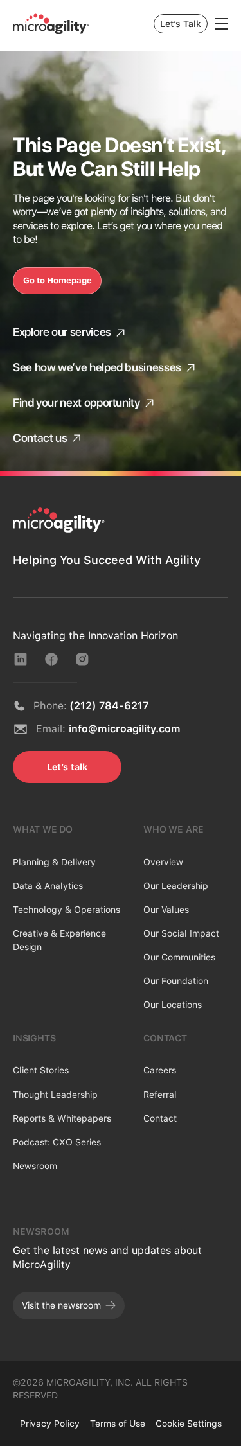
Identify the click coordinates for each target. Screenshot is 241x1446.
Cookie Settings (189, 1423)
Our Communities (179, 957)
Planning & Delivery (54, 862)
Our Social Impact (181, 933)
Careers (159, 1070)
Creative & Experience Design (59, 940)
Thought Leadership (55, 1094)
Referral (160, 1094)
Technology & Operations (66, 909)
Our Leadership (175, 886)
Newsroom (35, 1166)
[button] (221, 24)
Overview (163, 862)
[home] (51, 24)
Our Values (166, 909)
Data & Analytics (48, 886)
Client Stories (41, 1070)
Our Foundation (175, 981)
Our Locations (172, 1005)
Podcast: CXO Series (57, 1142)
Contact (160, 1118)
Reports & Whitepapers (62, 1118)
